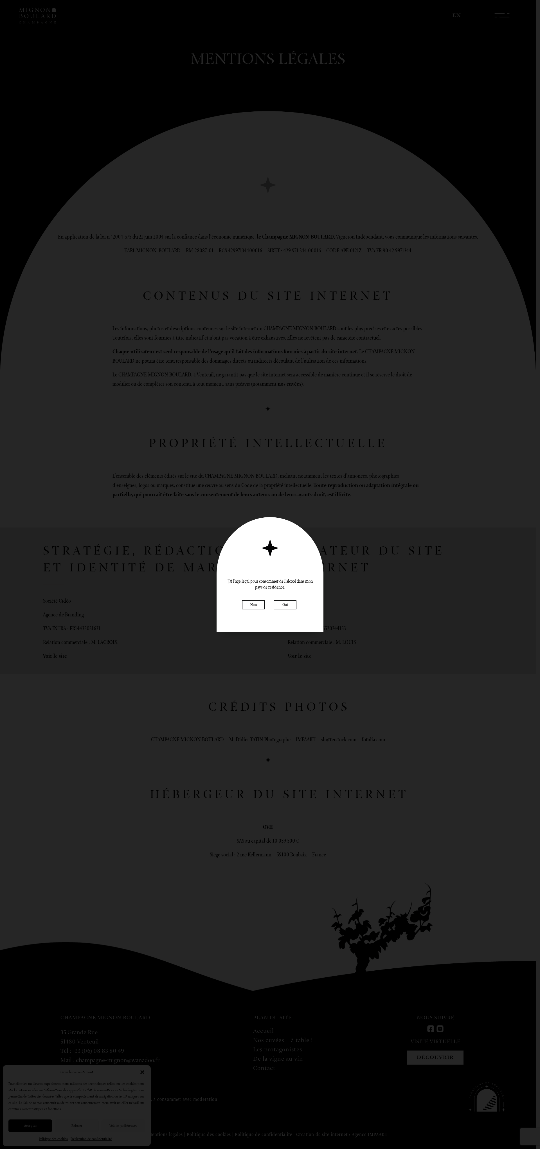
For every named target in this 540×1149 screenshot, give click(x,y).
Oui (285, 605)
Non (253, 605)
